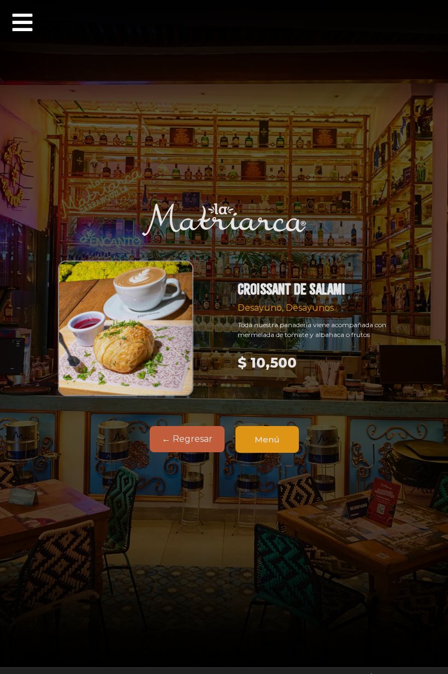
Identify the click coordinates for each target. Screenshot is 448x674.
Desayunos (310, 308)
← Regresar (187, 439)
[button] (22, 22)
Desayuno (260, 308)
